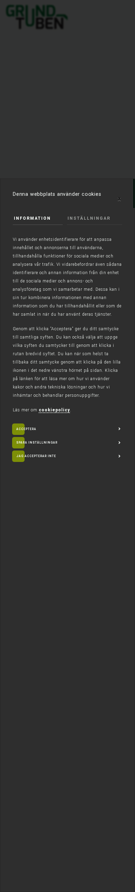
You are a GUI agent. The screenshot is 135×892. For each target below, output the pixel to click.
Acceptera (26, 429)
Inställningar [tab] (89, 218)
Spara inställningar (36, 442)
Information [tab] (32, 218)
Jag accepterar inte (36, 456)
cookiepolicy (54, 410)
